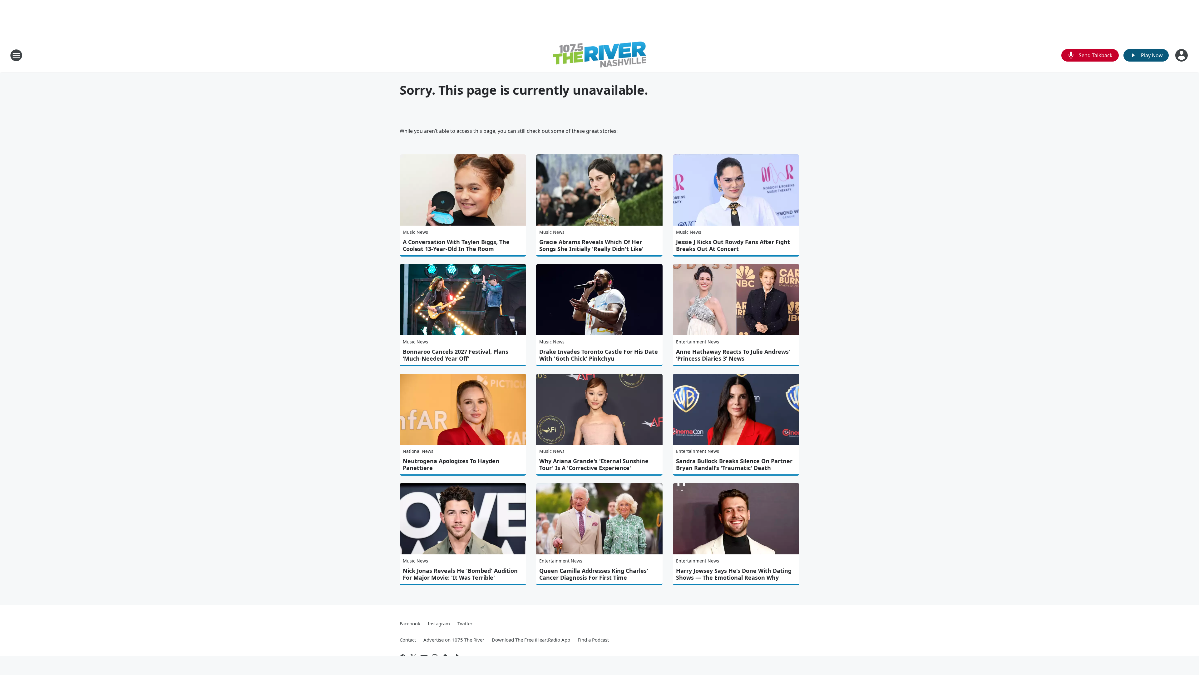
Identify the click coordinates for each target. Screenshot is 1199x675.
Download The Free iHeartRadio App (531, 640)
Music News (415, 232)
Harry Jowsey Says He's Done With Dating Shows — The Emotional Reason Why (734, 574)
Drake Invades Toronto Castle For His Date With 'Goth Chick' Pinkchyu (598, 355)
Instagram (439, 623)
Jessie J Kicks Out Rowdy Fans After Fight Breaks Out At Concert (733, 245)
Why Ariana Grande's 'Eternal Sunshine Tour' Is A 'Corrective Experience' (594, 464)
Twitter (464, 623)
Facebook (410, 623)
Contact (408, 640)
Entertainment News (697, 342)
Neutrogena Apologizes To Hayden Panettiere (451, 464)
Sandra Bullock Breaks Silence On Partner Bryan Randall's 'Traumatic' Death (734, 464)
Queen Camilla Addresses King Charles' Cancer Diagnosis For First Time (593, 574)
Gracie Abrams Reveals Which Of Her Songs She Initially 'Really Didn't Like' (591, 245)
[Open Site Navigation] (16, 55)
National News (418, 451)
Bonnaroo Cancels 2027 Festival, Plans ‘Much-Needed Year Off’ (455, 355)
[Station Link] (599, 55)
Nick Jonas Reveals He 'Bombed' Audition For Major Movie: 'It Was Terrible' (460, 574)
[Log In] (1182, 55)
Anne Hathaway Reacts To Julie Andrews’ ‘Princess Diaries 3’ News (733, 355)
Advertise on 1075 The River (453, 640)
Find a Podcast (593, 640)
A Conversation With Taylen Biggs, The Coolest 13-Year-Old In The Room (456, 245)
